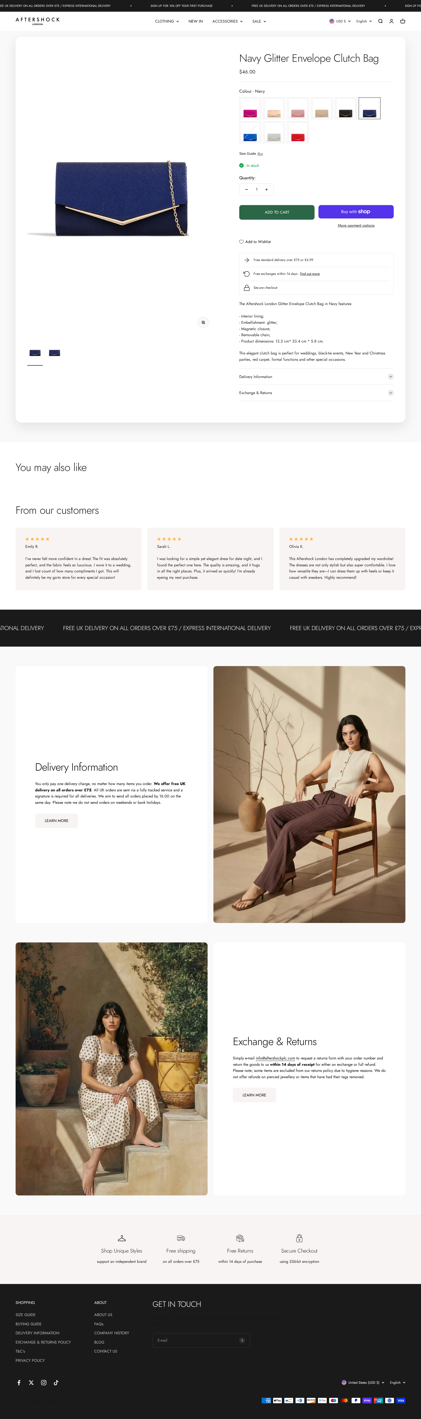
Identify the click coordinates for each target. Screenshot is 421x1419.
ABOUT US (103, 1315)
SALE (256, 21)
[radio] (250, 108)
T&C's (20, 1351)
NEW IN (196, 21)
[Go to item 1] (35, 353)
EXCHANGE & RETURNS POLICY (43, 1342)
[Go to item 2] (54, 353)
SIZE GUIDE (26, 1315)
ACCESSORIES (225, 21)
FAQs (98, 1324)
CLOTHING (164, 21)
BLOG (99, 1342)
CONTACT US (105, 1351)
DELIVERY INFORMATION (37, 1333)
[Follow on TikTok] (56, 1382)
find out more (310, 273)
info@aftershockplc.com (275, 1058)
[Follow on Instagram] (43, 1382)
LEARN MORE (56, 820)
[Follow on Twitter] (31, 1382)
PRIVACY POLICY (30, 1360)
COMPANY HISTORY (111, 1333)
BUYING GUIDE (29, 1324)
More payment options (356, 225)
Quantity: (247, 178)
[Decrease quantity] (246, 189)
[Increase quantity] (266, 189)
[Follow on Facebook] (19, 1382)
